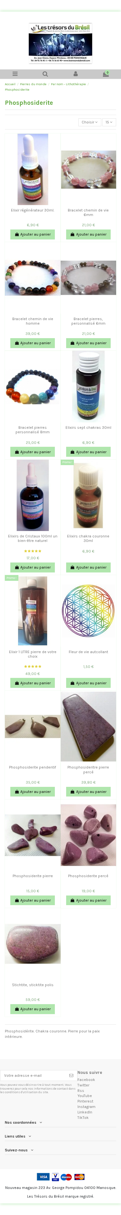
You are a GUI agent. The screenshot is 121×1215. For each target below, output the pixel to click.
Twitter (83, 1085)
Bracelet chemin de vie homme (32, 321)
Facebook (86, 1079)
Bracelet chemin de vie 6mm (88, 212)
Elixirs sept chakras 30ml (88, 427)
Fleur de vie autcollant (88, 652)
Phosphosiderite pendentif (32, 767)
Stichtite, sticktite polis (33, 985)
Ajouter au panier (35, 234)
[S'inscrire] (71, 1075)
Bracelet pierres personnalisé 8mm (32, 429)
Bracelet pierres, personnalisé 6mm (88, 321)
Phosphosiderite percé (88, 876)
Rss (80, 1090)
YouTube (84, 1096)
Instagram (86, 1106)
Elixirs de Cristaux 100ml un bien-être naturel (32, 538)
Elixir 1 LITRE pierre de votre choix (32, 654)
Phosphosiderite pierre (33, 876)
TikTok (83, 1117)
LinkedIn (84, 1112)
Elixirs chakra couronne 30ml (88, 538)
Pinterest (85, 1101)
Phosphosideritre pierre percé (88, 769)
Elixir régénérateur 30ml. (32, 210)
